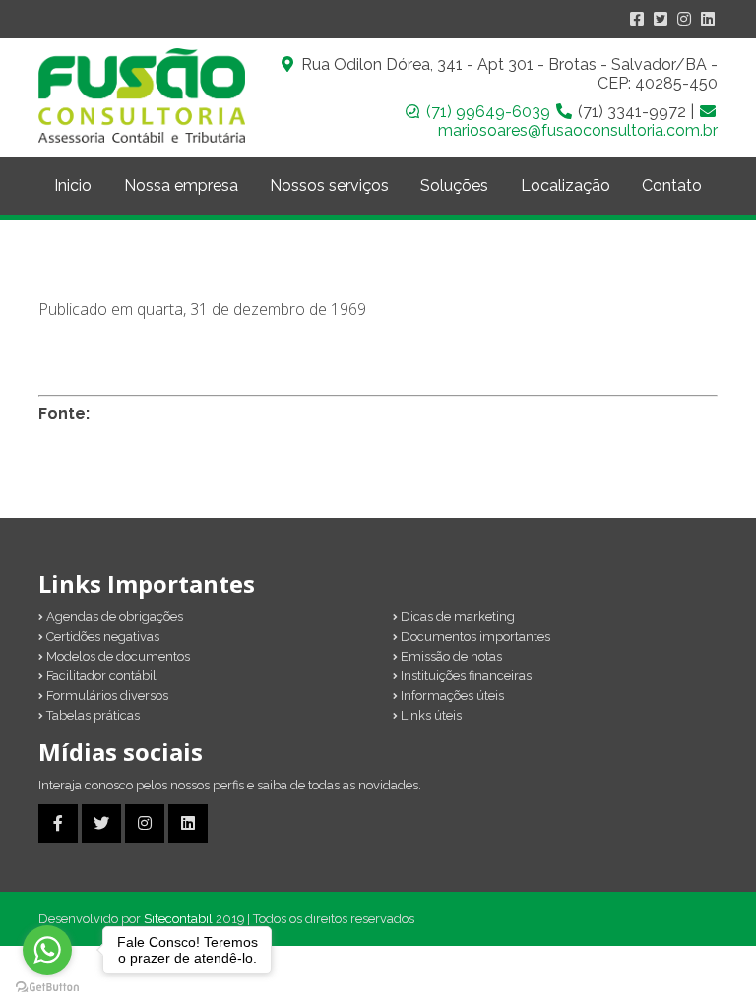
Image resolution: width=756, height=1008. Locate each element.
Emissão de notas (450, 656)
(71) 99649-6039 (490, 111)
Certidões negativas (101, 636)
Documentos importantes (474, 636)
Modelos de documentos (116, 656)
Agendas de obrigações (113, 616)
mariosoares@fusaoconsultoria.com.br (578, 130)
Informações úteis (451, 695)
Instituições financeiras (465, 675)
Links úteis (430, 715)
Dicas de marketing (456, 616)
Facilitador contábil (100, 675)
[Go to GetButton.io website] (47, 987)
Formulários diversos (105, 695)
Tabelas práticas (91, 715)
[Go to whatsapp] (47, 950)
